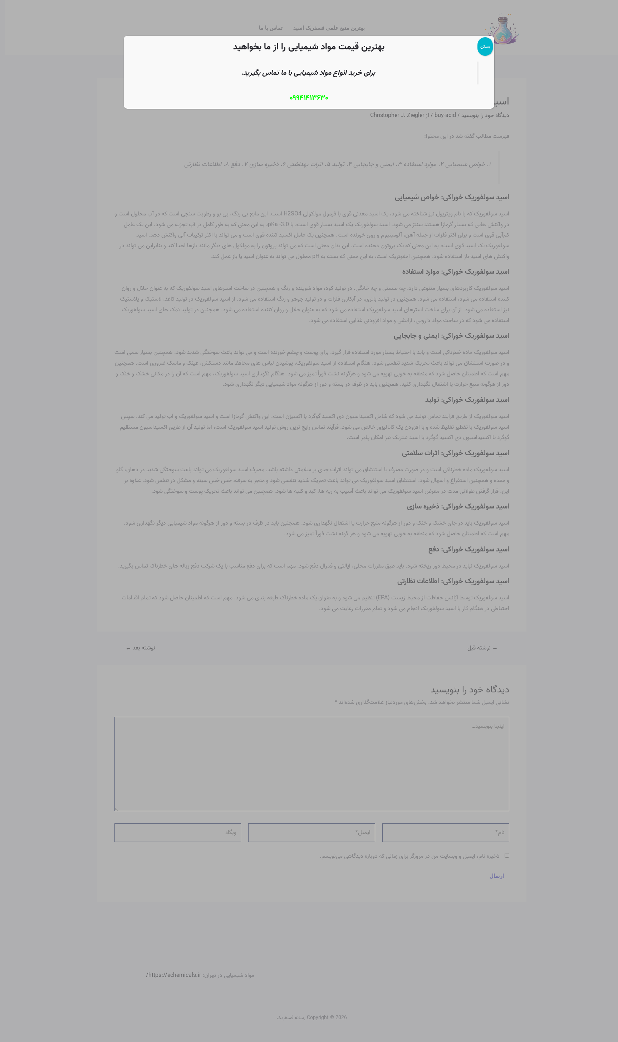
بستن (485, 46)
